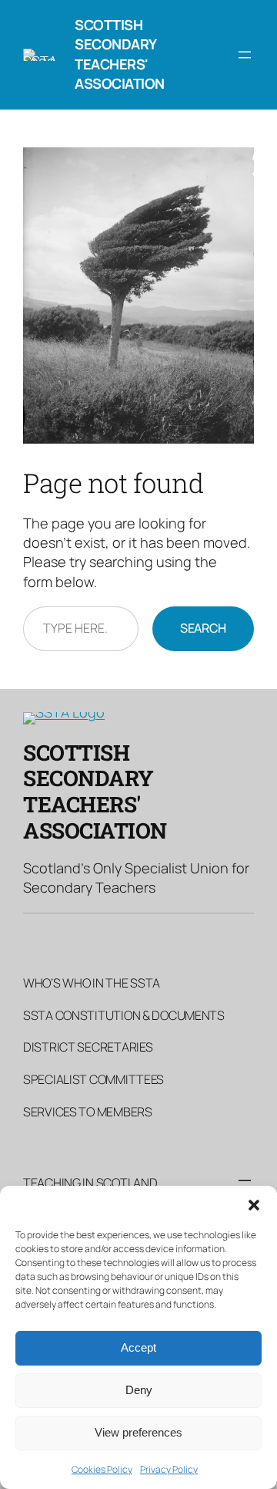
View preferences (138, 1432)
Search (203, 628)
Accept (138, 1347)
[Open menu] (244, 55)
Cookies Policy (102, 1469)
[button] (254, 1205)
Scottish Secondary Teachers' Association (120, 54)
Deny (138, 1389)
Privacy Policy (169, 1469)
